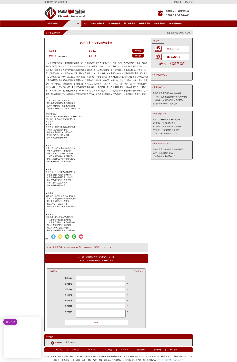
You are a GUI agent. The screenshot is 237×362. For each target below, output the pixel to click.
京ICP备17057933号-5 (174, 360)
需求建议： (69, 312)
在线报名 (138, 51)
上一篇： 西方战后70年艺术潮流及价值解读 (96, 257)
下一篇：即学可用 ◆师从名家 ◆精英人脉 (96, 260)
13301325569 (173, 48)
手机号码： (69, 301)
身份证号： (69, 295)
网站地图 (173, 350)
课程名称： (69, 278)
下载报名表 (138, 271)
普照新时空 (70, 342)
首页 (85, 23)
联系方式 (92, 350)
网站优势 (108, 350)
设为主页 (177, 2)
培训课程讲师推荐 (182, 33)
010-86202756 (173, 57)
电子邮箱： (69, 306)
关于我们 (75, 350)
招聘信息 (157, 350)
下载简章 (138, 56)
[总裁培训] (56, 343)
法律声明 (124, 350)
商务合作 (141, 350)
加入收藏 (189, 2)
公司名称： (69, 289)
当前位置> (171, 33)
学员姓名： (69, 284)
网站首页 (59, 350)
